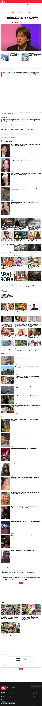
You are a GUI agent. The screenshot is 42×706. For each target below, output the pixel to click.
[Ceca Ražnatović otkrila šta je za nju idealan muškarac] (5, 556)
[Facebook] (32, 686)
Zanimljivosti (12, 697)
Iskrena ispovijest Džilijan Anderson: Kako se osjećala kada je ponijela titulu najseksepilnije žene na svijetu (26, 174)
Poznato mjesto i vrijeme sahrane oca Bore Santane (22, 434)
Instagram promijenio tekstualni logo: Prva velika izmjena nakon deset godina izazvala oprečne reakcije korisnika (20, 577)
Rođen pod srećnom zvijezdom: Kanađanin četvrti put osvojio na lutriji (35, 54)
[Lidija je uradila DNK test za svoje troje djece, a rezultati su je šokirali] (7, 409)
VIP (2, 14)
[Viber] (40, 686)
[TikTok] (36, 686)
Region (11, 693)
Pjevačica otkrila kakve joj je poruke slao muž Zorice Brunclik (24, 448)
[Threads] (34, 686)
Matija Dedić (19, 112)
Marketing (35, 692)
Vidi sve (21, 669)
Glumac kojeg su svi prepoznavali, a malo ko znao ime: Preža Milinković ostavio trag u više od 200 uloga (24, 507)
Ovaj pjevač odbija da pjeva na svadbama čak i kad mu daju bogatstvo (26, 521)
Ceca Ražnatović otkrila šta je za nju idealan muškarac (22, 550)
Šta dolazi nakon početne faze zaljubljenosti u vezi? (26, 395)
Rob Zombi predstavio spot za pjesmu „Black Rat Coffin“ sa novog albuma (15, 570)
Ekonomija (3, 697)
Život (11, 696)
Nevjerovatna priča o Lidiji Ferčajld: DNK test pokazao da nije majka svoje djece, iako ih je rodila (17, 572)
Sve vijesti (3, 692)
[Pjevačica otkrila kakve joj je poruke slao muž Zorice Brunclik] (5, 454)
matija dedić (13, 137)
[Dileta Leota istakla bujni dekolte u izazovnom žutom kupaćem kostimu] (5, 425)
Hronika (2, 695)
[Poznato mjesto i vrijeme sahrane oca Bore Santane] (5, 440)
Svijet (11, 695)
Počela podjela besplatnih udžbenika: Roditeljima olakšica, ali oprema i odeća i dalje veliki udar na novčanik (9, 617)
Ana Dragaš (16, 22)
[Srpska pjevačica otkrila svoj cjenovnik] (5, 469)
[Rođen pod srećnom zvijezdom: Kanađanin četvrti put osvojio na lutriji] (25, 57)
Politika (2, 696)
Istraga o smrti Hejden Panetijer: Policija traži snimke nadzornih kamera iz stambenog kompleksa (25, 493)
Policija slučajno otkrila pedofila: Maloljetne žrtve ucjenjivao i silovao (14, 54)
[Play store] (4, 703)
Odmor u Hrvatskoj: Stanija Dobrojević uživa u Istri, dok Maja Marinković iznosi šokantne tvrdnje (24, 188)
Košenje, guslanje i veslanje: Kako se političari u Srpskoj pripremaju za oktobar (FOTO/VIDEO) (10, 635)
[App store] (11, 703)
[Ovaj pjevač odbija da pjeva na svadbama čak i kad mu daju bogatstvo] (5, 527)
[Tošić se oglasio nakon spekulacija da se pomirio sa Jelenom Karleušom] (5, 542)
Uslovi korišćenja (36, 694)
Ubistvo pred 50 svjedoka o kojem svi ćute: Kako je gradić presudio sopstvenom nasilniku (27, 377)
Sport (2, 699)
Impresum (35, 693)
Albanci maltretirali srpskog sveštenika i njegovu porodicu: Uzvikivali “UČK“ (14, 579)
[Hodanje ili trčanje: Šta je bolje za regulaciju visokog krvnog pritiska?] (7, 390)
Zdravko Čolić (7, 137)
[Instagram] (38, 686)
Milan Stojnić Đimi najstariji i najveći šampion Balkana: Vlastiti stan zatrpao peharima (26, 357)
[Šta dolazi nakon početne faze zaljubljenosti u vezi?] (7, 399)
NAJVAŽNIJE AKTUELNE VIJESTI (22, 134)
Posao (34, 696)
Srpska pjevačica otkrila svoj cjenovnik (19, 463)
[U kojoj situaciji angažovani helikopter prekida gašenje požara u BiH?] (7, 370)
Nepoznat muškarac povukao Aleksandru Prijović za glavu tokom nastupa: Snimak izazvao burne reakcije (25, 478)
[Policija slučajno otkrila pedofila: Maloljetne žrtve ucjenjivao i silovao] (5, 57)
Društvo (2, 693)
